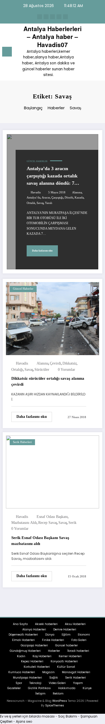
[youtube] (65, 16)
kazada (79, 197)
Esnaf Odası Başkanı (52, 517)
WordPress (59, 701)
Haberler (54, 651)
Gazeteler (14, 688)
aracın (46, 197)
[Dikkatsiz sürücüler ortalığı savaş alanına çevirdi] (52, 318)
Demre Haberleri (64, 629)
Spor (19, 683)
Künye (87, 688)
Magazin (48, 672)
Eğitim (66, 635)
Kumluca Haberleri (21, 672)
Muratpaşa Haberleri (27, 678)
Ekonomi (84, 635)
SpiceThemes (54, 705)
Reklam (58, 694)
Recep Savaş (47, 523)
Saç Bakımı (67, 716)
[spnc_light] (98, 53)
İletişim (40, 694)
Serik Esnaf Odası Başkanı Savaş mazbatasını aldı (40, 540)
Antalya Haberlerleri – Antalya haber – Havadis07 (52, 36)
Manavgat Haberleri (76, 672)
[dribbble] (52, 16)
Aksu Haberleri (75, 624)
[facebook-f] (39, 16)
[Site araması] (89, 52)
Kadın (21, 656)
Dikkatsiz (69, 363)
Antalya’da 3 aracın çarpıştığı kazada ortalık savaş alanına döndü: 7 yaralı (52, 176)
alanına (77, 192)
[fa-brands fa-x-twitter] (46, 16)
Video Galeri (57, 683)
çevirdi (55, 363)
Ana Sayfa (20, 624)
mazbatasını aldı (24, 523)
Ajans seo (24, 721)
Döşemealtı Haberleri (23, 635)
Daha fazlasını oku (42, 250)
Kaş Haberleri (42, 656)
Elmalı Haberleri (23, 640)
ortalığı (17, 370)
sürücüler (41, 370)
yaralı (48, 202)
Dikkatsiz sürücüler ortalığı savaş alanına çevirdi (47, 381)
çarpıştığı (57, 197)
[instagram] (59, 16)
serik (72, 523)
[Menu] (7, 52)
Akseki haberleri (46, 624)
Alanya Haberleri (34, 629)
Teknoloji (35, 683)
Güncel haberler (37, 161)
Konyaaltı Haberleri (64, 661)
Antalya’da (33, 197)
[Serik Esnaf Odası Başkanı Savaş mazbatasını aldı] (52, 471)
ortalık (31, 202)
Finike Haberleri (53, 640)
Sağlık (53, 678)
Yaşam (78, 683)
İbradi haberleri (78, 651)
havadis (36, 192)
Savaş (40, 202)
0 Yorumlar (66, 370)
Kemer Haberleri (70, 656)
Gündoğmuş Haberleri (25, 651)
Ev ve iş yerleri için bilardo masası (27, 716)
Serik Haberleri (22, 442)
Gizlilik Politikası (39, 688)
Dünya (49, 635)
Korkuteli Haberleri (37, 667)
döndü (69, 197)
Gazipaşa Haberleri (34, 645)
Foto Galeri (78, 640)
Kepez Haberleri (32, 661)
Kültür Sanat (66, 667)
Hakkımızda (66, 688)
